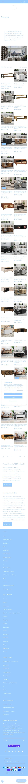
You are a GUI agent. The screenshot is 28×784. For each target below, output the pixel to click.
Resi (4, 578)
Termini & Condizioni (8, 585)
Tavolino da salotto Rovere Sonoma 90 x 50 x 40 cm (20, 298)
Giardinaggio (6, 553)
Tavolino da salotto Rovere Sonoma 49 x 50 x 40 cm (7, 127)
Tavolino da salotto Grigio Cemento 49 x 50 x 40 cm (7, 105)
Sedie (4, 644)
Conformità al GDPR (8, 571)
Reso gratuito (6, 676)
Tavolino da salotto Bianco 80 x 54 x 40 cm (7, 278)
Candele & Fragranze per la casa (11, 613)
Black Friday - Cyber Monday (10, 661)
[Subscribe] (23, 740)
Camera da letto (7, 609)
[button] (3, 1)
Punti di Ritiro (6, 672)
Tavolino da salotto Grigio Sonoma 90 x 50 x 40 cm (20, 192)
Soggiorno (6, 648)
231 (20, 456)
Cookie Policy (6, 568)
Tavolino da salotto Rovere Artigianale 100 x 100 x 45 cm (7, 361)
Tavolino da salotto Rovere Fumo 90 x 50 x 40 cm (7, 236)
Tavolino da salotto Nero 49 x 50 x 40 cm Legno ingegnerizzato (7, 148)
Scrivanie (5, 641)
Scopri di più (7, 484)
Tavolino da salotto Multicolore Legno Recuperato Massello (6, 85)
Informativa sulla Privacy (9, 575)
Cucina (5, 623)
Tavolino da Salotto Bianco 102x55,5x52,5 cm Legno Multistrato (7, 340)
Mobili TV (5, 637)
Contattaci (6, 550)
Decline (13, 397)
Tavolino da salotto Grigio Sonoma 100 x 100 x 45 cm (7, 425)
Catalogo (5, 561)
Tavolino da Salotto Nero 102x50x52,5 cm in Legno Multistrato (20, 361)
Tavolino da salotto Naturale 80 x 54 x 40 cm (7, 446)
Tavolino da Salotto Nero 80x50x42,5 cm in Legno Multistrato (20, 215)
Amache (5, 599)
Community (6, 665)
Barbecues (6, 606)
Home (4, 536)
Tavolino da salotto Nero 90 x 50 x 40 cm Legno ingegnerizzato (20, 319)
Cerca (4, 690)
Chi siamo (5, 543)
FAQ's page (6, 714)
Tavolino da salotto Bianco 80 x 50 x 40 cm (7, 298)
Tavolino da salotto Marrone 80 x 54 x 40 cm (7, 318)
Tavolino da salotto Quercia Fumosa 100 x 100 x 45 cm (20, 446)
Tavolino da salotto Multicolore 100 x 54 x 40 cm (20, 237)
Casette (5, 616)
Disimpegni (6, 627)
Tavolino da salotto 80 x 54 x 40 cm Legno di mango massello (20, 171)
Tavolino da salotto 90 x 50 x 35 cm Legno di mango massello (20, 127)
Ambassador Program (9, 711)
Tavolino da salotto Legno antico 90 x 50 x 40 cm (7, 171)
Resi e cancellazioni (8, 700)
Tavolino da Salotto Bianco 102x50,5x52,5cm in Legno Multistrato (20, 425)
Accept (13, 393)
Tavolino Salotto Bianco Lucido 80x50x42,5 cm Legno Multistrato (6, 192)
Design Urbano (7, 557)
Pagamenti (6, 668)
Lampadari (6, 634)
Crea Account (6, 697)
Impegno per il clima (8, 707)
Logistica (5, 679)
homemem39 (11, 773)
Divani (4, 630)
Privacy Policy (20, 390)
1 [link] (3, 456)
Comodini (5, 620)
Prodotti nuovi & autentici (9, 683)
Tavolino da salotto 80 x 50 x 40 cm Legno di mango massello (6, 215)
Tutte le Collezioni (8, 539)
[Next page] (24, 456)
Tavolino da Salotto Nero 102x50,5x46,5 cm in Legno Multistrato (7, 258)
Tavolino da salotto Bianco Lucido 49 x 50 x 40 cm (20, 84)
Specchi (5, 652)
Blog (4, 546)
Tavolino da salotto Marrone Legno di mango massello (20, 106)
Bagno (5, 602)
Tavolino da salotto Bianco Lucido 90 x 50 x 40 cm (20, 257)
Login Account (7, 693)
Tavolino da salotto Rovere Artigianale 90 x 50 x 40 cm (20, 148)
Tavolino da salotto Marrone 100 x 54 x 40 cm (20, 339)
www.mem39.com (7, 704)
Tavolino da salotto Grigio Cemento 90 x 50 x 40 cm (20, 278)
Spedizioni (5, 582)
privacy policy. (9, 734)
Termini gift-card (7, 589)
